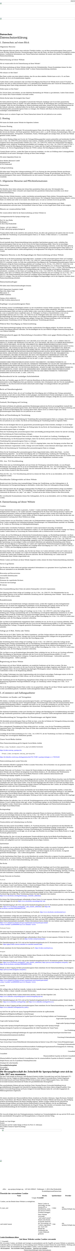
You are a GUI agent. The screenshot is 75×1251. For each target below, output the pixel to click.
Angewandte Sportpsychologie (49, 1025)
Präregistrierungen (68, 1042)
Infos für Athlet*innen (37, 1028)
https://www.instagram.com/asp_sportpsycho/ (18, 753)
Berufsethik (50, 1011)
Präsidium (32, 1011)
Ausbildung (14, 1032)
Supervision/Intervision (64, 1032)
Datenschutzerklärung (30, 1250)
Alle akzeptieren (5, 1248)
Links (19, 1035)
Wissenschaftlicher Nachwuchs (24, 1049)
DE (72, 1)
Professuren (21, 1046)
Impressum (50, 1191)
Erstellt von (7, 1121)
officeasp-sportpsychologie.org (13, 1189)
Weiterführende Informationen (26, 1042)
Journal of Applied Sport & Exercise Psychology (33, 1016)
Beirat (23, 1035)
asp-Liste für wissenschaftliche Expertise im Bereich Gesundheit (51, 1058)
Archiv (2, 1128)
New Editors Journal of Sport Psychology (13, 1126)
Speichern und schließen (40, 1248)
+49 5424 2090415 (30, 1189)
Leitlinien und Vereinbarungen (57, 1016)
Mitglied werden (23, 1014)
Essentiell (5, 1241)
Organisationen (49, 1046)
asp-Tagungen (25, 1011)
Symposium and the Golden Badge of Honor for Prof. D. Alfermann (21, 1125)
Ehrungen (31, 1014)
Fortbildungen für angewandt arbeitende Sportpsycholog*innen (37, 1032)
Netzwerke (33, 1060)
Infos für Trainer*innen (51, 1028)
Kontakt (44, 1191)
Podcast (36, 1049)
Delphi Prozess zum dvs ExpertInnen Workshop (15, 1060)
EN (74, 1)
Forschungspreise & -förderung (63, 1046)
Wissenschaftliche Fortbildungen (35, 1046)
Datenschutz (57, 1191)
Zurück (2, 1123)
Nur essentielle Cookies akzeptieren (21, 1248)
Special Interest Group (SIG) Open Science (49, 1042)
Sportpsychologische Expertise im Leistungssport (15, 1028)
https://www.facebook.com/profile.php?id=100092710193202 (21, 747)
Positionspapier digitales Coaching (29, 1025)
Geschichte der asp (41, 1011)
